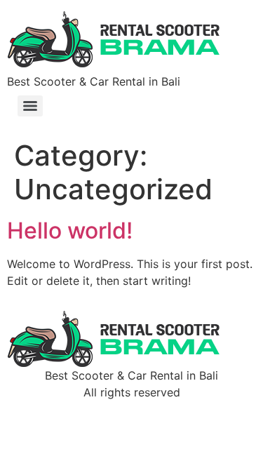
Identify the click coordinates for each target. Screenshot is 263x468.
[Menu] (30, 105)
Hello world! (70, 230)
